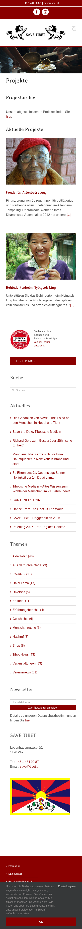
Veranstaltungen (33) (27, 663)
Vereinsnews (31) (25, 672)
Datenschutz (15, 873)
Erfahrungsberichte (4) (28, 610)
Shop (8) (19, 645)
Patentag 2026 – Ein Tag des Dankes (39, 527)
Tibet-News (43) (24, 654)
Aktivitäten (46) (23, 556)
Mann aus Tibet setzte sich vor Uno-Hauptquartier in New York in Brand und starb (41, 459)
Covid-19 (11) (22, 574)
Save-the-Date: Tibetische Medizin (37, 431)
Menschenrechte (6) (27, 627)
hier (8, 116)
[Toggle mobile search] (74, 29)
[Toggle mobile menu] (74, 25)
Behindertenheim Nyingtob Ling (31, 287)
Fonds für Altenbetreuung (26, 192)
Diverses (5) (21, 592)
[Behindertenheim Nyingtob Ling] (41, 256)
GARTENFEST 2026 (27, 500)
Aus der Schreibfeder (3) (30, 565)
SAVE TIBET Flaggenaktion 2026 (36, 518)
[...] (68, 214)
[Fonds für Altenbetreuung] (41, 161)
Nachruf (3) (20, 636)
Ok (41, 921)
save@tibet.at (51, 3)
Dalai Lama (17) (24, 583)
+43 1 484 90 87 (32, 3)
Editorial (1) (21, 601)
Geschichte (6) (23, 618)
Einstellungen (66, 886)
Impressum (14, 866)
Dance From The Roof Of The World (38, 509)
